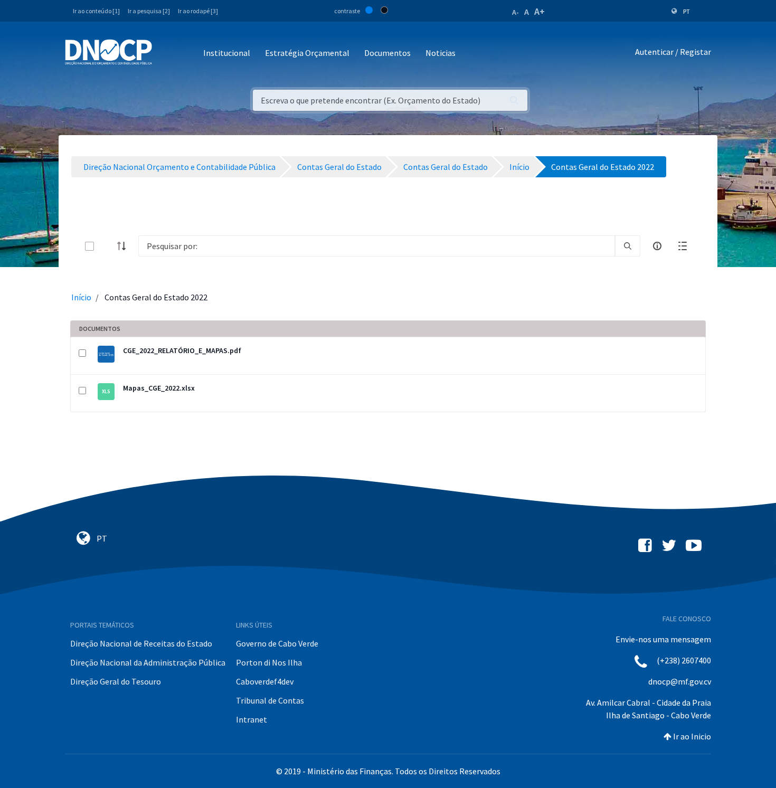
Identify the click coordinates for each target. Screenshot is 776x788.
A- (515, 12)
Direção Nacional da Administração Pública (147, 662)
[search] (628, 246)
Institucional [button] (226, 53)
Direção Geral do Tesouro (115, 681)
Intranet (251, 719)
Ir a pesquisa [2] (149, 11)
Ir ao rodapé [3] (198, 11)
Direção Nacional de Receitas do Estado (141, 643)
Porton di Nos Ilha (269, 662)
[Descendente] (124, 246)
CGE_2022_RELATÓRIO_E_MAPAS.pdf (182, 350)
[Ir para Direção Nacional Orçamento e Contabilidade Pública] (108, 52)
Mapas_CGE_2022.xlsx (159, 388)
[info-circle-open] (657, 246)
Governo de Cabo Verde (277, 643)
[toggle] (106, 246)
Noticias (440, 53)
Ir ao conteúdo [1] (96, 11)
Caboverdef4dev (265, 681)
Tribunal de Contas (270, 700)
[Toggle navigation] (166, 53)
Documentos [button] (387, 53)
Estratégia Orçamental (307, 53)
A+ (539, 11)
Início (81, 297)
